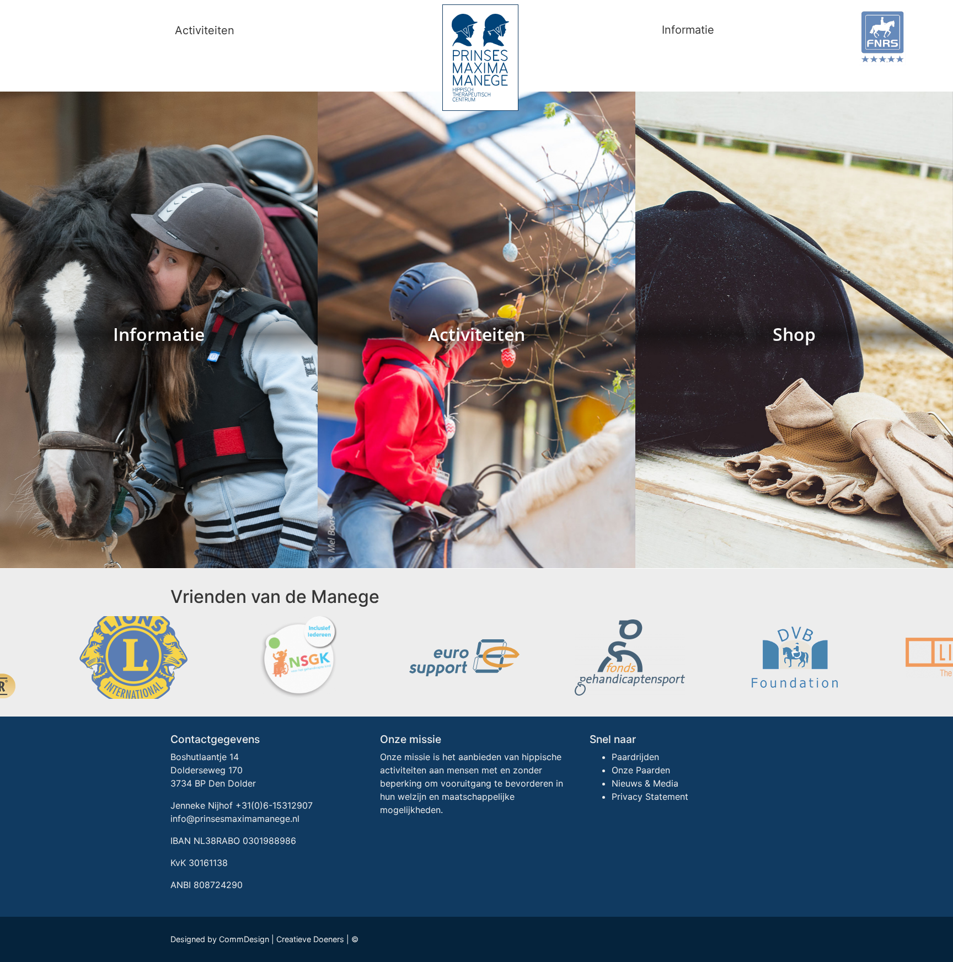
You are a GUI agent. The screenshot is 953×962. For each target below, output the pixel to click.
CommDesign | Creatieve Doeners (281, 939)
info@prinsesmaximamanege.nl (234, 818)
